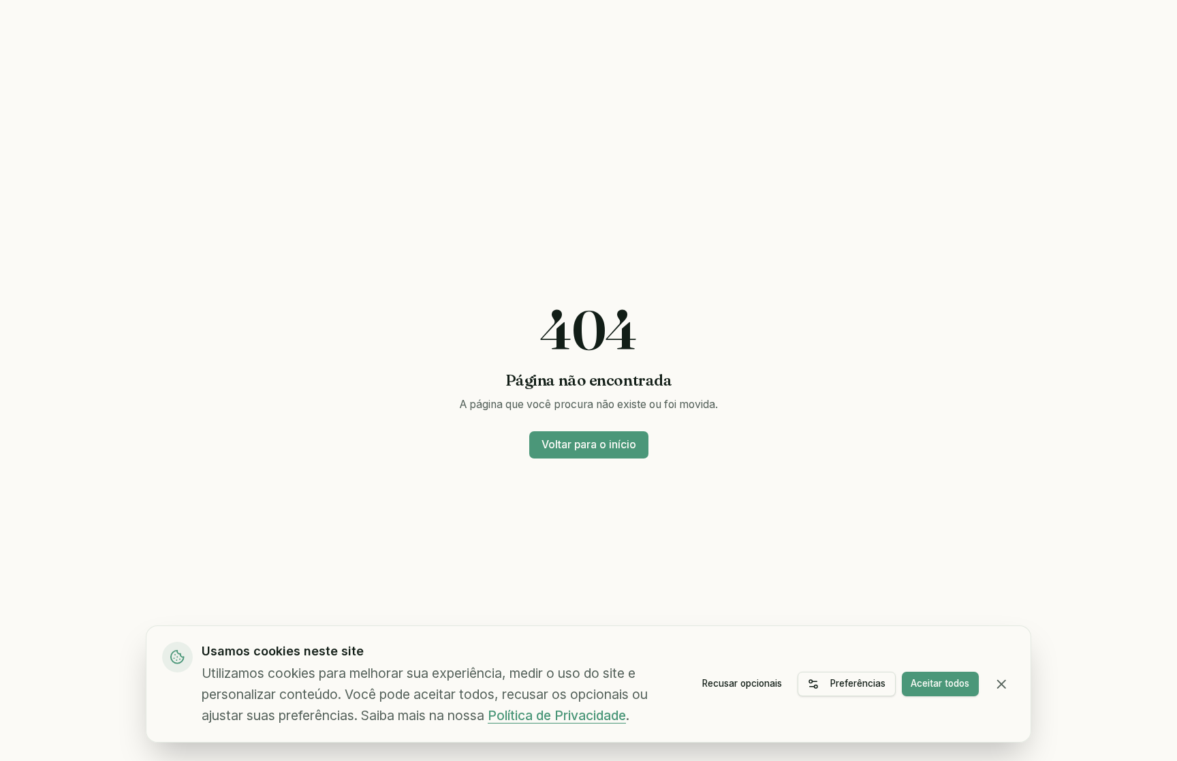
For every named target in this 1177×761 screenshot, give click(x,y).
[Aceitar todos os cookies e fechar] (1002, 684)
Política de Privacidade (557, 715)
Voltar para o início (589, 444)
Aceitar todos (940, 683)
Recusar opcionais (742, 683)
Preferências (857, 683)
